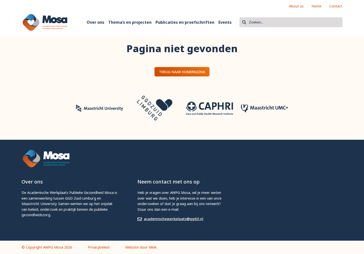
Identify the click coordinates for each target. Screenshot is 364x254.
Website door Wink (140, 247)
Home (316, 6)
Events (225, 22)
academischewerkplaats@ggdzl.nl (173, 218)
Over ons (95, 22)
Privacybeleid (98, 247)
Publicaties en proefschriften (185, 22)
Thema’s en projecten (130, 22)
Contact (335, 6)
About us (296, 6)
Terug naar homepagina (182, 71)
